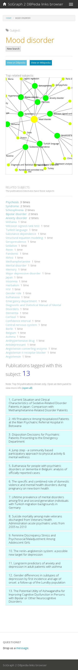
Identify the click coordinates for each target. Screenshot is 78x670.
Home (9, 18)
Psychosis (12, 202)
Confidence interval (18, 321)
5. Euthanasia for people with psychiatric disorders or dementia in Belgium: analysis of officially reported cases (38, 469)
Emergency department (21, 301)
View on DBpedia (16, 62)
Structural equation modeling (24, 238)
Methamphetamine (18, 261)
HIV (8, 289)
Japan (9, 277)
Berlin (9, 329)
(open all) (27, 388)
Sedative (11, 245)
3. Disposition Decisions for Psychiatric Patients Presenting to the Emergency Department (34, 438)
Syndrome (12, 206)
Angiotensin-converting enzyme (26, 348)
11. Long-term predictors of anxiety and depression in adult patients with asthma (35, 565)
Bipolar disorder (16, 214)
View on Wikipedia (41, 62)
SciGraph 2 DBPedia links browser (34, 4)
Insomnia (11, 281)
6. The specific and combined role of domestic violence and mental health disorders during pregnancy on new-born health (39, 484)
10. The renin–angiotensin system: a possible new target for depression (38, 552)
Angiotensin (13, 356)
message (22, 648)
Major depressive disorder (23, 273)
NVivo (9, 257)
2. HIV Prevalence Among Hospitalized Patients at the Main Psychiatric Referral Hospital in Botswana (39, 422)
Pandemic (12, 253)
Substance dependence (21, 234)
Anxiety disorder (16, 218)
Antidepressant (16, 344)
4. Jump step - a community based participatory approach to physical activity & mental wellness (37, 453)
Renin (9, 249)
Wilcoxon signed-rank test (23, 226)
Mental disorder (16, 265)
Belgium (11, 333)
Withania (11, 222)
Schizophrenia (14, 210)
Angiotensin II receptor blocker (26, 352)
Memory (11, 269)
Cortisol (11, 317)
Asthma (11, 336)
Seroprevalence (16, 241)
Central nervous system (21, 325)
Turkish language (17, 230)
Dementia (12, 313)
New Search (13, 48)
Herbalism (12, 285)
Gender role (13, 293)
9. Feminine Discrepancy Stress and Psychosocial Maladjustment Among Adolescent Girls (32, 538)
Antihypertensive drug (20, 340)
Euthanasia (13, 297)
